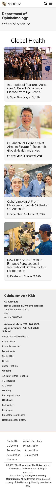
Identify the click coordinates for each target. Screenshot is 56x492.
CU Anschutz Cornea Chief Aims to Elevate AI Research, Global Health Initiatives (27, 146)
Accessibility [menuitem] (31, 450)
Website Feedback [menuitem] (32, 441)
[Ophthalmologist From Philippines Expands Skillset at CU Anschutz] (28, 180)
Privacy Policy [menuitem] (30, 446)
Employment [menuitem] (31, 455)
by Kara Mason (14, 276)
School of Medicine (16, 24)
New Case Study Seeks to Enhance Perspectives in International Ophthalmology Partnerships (27, 265)
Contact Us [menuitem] (12, 441)
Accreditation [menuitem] (13, 455)
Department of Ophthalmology (15, 16)
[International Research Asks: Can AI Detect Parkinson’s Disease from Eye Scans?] (28, 63)
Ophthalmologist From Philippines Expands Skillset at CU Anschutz (28, 205)
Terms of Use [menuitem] (13, 450)
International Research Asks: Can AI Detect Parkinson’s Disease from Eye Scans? (27, 88)
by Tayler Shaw (14, 97)
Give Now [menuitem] (12, 459)
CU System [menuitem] (12, 446)
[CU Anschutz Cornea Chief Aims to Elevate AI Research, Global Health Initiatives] (28, 121)
